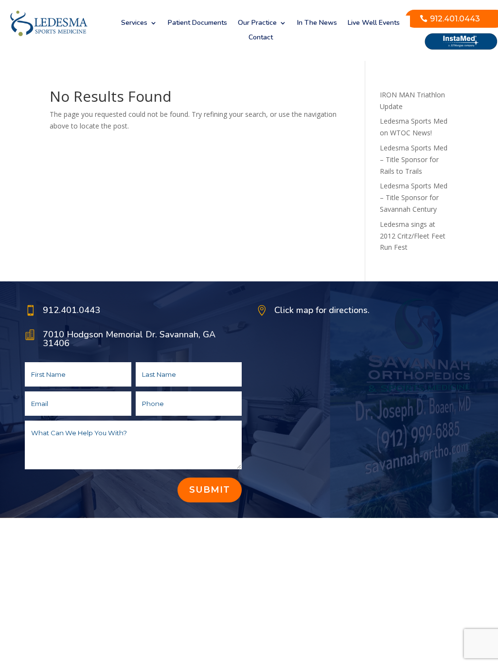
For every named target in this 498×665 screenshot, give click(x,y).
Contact (261, 38)
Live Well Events (374, 23)
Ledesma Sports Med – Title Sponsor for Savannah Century (413, 197)
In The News (317, 23)
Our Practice (257, 23)
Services (134, 23)
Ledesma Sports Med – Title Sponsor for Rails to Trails (413, 159)
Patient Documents (197, 23)
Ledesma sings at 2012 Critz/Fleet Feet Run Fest (412, 236)
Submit (209, 489)
